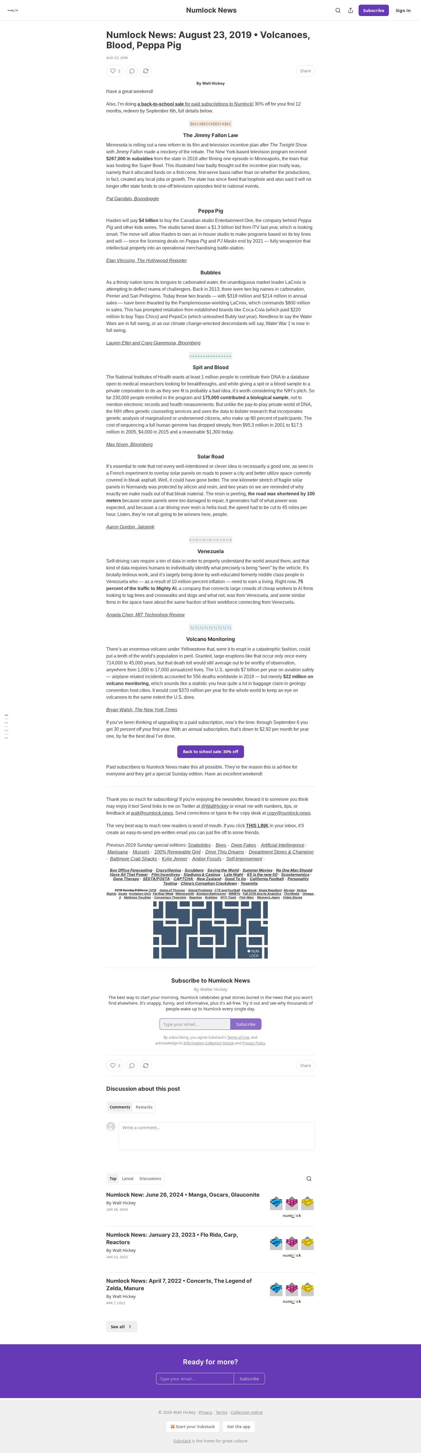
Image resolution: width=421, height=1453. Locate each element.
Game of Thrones (172, 890)
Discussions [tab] (150, 1178)
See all (118, 1326)
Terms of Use (238, 1037)
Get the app (238, 1426)
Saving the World (223, 870)
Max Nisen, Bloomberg (129, 444)
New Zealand (209, 878)
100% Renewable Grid (177, 852)
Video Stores (292, 897)
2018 (152, 890)
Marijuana (117, 852)
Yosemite (249, 883)
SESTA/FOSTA (156, 878)
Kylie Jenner (174, 858)
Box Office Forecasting (131, 870)
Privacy (205, 1412)
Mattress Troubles (137, 897)
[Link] (98, 135)
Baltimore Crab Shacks (133, 858)
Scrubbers (194, 870)
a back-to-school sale (160, 104)
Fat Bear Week (163, 894)
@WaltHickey (215, 806)
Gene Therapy (126, 878)
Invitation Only (140, 894)
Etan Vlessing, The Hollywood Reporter (146, 260)
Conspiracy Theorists (170, 897)
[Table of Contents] (6, 726)
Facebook (249, 890)
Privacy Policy (253, 1043)
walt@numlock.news (152, 813)
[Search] (338, 10)
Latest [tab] (128, 1178)
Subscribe (373, 10)
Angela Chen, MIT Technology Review (145, 614)
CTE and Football (227, 890)
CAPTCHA (184, 878)
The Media (291, 894)
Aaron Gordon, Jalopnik (130, 526)
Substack (182, 1441)
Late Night (233, 874)
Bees (221, 845)
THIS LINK (257, 825)
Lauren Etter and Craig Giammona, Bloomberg (153, 343)
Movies (289, 890)
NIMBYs (234, 894)
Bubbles (211, 897)
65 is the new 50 (262, 874)
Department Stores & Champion (281, 852)
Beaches (195, 897)
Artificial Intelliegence (282, 845)
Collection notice (247, 1412)
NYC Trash (228, 897)
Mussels (141, 852)
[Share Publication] (350, 10)
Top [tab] (113, 1178)
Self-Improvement (244, 858)
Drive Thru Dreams (224, 852)
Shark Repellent (270, 890)
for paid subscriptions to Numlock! (218, 104)
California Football (267, 878)
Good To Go (235, 878)
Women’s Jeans (268, 897)
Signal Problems (200, 890)
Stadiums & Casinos (202, 874)
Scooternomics (295, 874)
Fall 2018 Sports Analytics (262, 894)
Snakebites (199, 845)
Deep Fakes (243, 845)
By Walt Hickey (121, 1202)
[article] (210, 1206)
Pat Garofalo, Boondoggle (132, 198)
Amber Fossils (206, 858)
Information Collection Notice (209, 1043)
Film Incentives (166, 874)
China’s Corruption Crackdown (209, 883)
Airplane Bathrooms (211, 894)
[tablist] (131, 1107)
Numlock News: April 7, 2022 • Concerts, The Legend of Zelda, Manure (179, 1285)
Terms (221, 1412)
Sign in (403, 10)
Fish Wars (246, 897)
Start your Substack (195, 1426)
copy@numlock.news (288, 813)
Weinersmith (184, 894)
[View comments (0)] (132, 71)
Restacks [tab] (144, 1107)
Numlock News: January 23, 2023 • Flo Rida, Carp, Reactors (172, 1239)
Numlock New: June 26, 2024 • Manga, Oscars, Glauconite (182, 1194)
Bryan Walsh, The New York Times (141, 709)
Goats (122, 894)
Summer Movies (257, 870)
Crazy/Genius (168, 870)
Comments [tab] (120, 1107)
